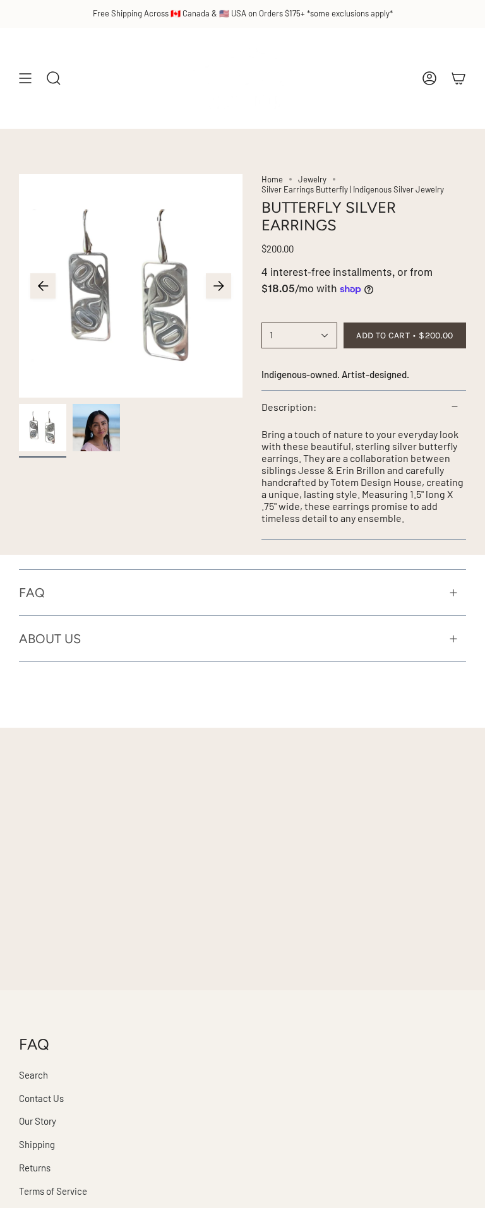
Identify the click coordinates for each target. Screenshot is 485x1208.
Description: (288, 407)
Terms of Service (53, 1191)
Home (272, 179)
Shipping (37, 1144)
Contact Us (41, 1098)
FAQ (32, 592)
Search (33, 1075)
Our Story (37, 1121)
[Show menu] (25, 78)
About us (50, 638)
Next (218, 286)
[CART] (458, 78)
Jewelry (312, 179)
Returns (35, 1167)
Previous (43, 286)
